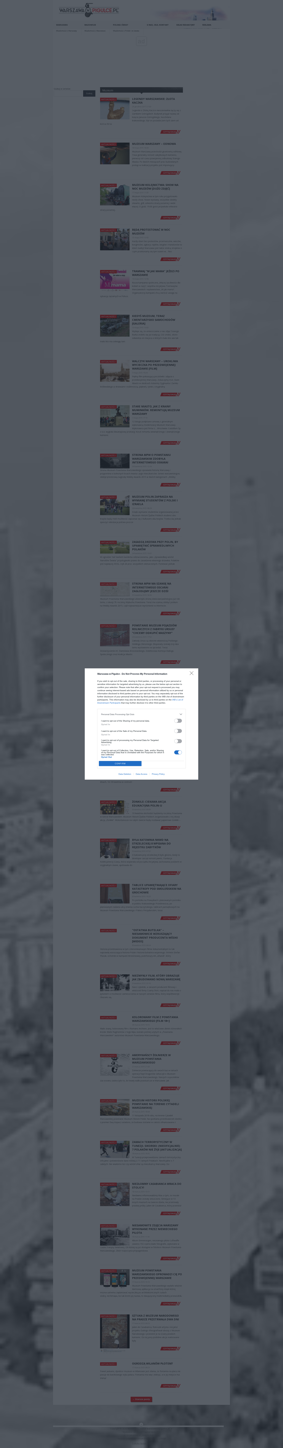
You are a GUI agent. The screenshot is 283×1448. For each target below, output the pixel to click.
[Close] (192, 674)
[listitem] (141, 714)
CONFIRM (120, 763)
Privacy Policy (158, 774)
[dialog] (141, 724)
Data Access (141, 774)
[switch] (178, 721)
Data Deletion (125, 774)
